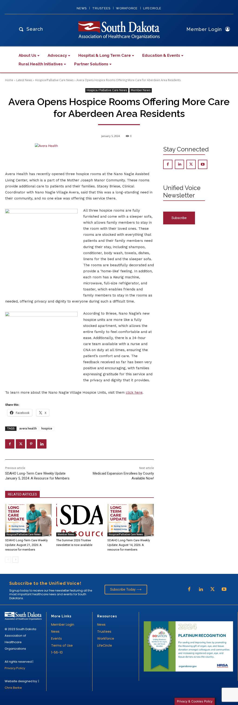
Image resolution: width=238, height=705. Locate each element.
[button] (30, 29)
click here (134, 392)
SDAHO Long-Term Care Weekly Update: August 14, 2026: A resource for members (128, 545)
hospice (46, 428)
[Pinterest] (31, 444)
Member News (140, 90)
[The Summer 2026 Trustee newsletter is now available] (79, 520)
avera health (28, 428)
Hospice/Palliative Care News (54, 80)
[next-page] (15, 560)
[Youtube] (202, 164)
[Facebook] (9, 444)
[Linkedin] (41, 444)
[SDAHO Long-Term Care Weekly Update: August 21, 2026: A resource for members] (28, 520)
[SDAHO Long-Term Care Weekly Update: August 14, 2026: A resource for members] (130, 520)
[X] (20, 444)
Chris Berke (13, 687)
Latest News (24, 80)
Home (9, 80)
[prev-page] (8, 560)
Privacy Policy (15, 668)
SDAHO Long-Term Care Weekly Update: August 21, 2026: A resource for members (26, 545)
